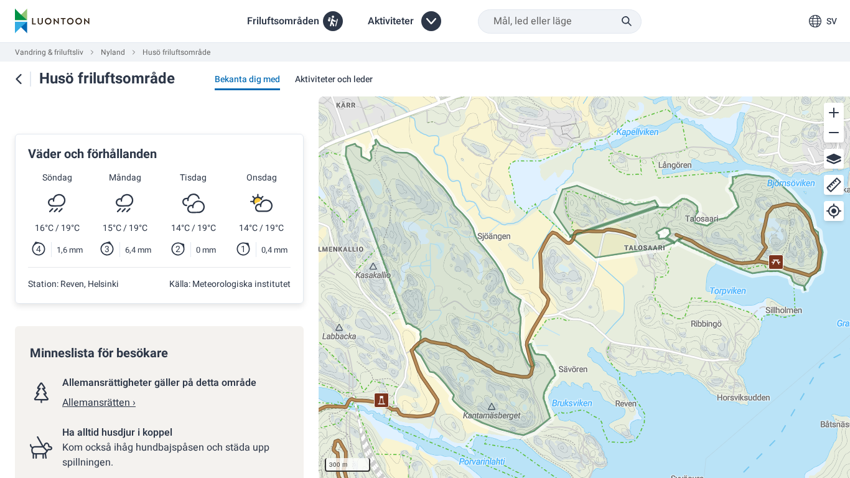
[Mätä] (834, 185)
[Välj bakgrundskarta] (834, 159)
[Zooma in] (834, 113)
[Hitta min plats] (834, 211)
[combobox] (560, 21)
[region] (584, 287)
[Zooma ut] (834, 133)
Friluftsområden (283, 21)
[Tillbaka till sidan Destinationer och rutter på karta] (18, 79)
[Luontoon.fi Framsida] (52, 21)
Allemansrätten (99, 402)
